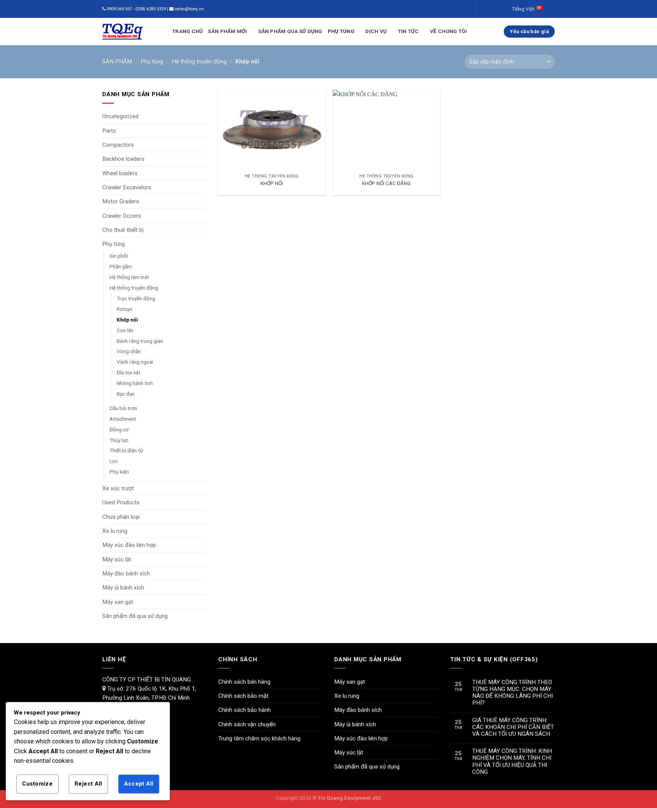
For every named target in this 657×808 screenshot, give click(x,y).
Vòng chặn (129, 351)
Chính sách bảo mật (243, 695)
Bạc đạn (126, 394)
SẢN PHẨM (117, 61)
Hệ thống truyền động (199, 61)
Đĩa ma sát (128, 372)
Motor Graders (120, 201)
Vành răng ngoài (135, 362)
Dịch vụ (376, 31)
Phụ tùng (341, 31)
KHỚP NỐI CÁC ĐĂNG (386, 183)
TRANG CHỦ (187, 31)
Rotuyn (124, 309)
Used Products (121, 502)
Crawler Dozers (121, 215)
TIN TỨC (408, 31)
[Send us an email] (489, 9)
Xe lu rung (114, 531)
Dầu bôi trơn (123, 408)
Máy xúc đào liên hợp (129, 545)
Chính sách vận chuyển (247, 724)
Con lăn (125, 330)
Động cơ (119, 429)
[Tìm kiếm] (465, 9)
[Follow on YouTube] (503, 9)
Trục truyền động (136, 298)
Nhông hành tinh (135, 383)
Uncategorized (120, 116)
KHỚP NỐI (271, 183)
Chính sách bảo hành (244, 710)
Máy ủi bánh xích (123, 587)
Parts (109, 130)
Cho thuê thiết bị (123, 230)
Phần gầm (121, 266)
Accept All (138, 783)
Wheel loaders (120, 173)
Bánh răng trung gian (140, 341)
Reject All (88, 783)
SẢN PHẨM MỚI (227, 31)
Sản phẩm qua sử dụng (290, 31)
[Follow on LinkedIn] (496, 9)
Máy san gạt (117, 602)
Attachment (123, 419)
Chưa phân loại (121, 516)
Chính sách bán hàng (244, 681)
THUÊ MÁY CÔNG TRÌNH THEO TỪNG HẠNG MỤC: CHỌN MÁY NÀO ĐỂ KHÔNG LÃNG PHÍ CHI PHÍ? (512, 693)
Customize (37, 783)
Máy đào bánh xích (126, 573)
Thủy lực (119, 440)
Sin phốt (119, 256)
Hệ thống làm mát (129, 277)
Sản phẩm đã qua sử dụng (135, 616)
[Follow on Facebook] (483, 9)
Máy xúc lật (116, 559)
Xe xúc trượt (118, 488)
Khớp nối (127, 320)
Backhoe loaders (123, 158)
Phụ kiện (119, 472)
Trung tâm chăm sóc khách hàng (259, 738)
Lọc (114, 461)
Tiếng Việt (523, 9)
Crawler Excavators (126, 187)
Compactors (118, 144)
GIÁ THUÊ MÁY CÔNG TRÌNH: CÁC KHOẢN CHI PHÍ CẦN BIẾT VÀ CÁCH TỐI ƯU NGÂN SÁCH (513, 727)
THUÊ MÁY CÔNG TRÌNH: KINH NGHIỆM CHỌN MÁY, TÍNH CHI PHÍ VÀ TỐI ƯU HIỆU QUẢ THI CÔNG (512, 761)
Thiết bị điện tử (126, 450)
